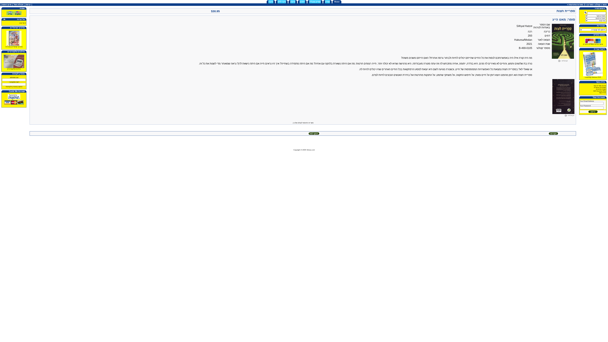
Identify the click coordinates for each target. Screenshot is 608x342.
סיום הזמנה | (5, 4)
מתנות (270, 1)
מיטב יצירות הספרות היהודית (593, 44)
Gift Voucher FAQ (599, 91)
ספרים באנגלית (315, 1)
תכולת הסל (19, 4)
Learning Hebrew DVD (593, 77)
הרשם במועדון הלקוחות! (14, 87)
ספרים (327, 1)
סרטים (292, 1)
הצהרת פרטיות (601, 89)
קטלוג (597, 4)
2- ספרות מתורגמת (577, 4)
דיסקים (302, 1)
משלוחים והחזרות (600, 87)
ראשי (604, 4)
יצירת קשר (602, 93)
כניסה (28, 4)
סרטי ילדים (282, 1)
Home (337, 1)
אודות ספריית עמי (600, 86)
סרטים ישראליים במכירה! (14, 47)
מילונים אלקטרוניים (14, 69)
